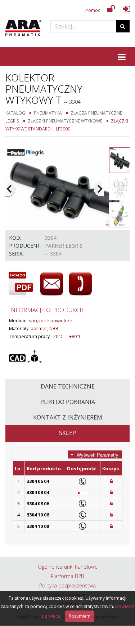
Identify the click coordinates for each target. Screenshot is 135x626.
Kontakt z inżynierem (67, 417)
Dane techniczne (68, 386)
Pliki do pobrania (67, 402)
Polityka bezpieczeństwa (67, 585)
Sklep (67, 433)
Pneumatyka (48, 113)
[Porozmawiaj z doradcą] (80, 284)
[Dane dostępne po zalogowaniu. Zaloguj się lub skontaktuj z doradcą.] (111, 481)
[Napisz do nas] (51, 284)
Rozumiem (79, 616)
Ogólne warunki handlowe (68, 566)
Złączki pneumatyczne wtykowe (65, 121)
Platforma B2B (67, 576)
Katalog (15, 113)
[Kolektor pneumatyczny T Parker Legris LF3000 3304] (64, 188)
